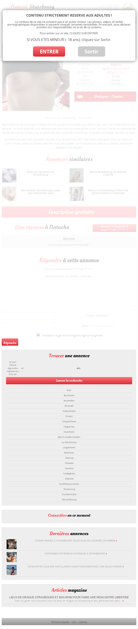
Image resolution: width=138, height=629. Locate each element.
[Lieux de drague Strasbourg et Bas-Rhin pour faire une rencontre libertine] (123, 600)
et (22, 368)
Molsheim (69, 452)
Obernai (69, 457)
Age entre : (13, 368)
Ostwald (69, 463)
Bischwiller (69, 400)
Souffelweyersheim (69, 483)
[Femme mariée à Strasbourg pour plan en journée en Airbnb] (12, 548)
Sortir (91, 51)
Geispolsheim (69, 421)
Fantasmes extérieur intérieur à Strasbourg (75, 553)
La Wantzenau (69, 442)
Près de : (13, 374)
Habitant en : (13, 371)
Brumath (69, 405)
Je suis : (13, 362)
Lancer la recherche (69, 380)
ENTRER (49, 51)
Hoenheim (69, 431)
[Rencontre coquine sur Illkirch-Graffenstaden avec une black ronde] (12, 574)
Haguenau (69, 426)
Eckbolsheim (69, 411)
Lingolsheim (69, 447)
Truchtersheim (69, 494)
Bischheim (69, 395)
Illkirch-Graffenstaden (69, 437)
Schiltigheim (69, 473)
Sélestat (69, 478)
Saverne (69, 468)
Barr (69, 390)
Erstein (69, 416)
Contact (82, 621)
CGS (74, 621)
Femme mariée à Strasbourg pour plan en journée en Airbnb (75, 540)
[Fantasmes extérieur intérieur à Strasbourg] (12, 561)
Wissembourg (69, 499)
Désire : (13, 365)
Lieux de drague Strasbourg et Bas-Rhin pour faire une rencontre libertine (69, 597)
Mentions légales (60, 621)
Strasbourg (69, 489)
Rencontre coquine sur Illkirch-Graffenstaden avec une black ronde (75, 566)
